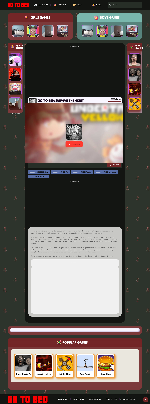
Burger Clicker (106, 374)
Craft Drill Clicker (64, 374)
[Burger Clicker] (106, 370)
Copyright (78, 399)
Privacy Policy (127, 399)
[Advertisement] (15, 144)
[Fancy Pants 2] (85, 370)
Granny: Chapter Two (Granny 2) (23, 374)
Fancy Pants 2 (85, 374)
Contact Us (95, 399)
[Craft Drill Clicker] (65, 370)
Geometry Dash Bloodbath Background (44, 374)
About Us (62, 399)
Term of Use (111, 399)
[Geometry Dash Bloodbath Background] (44, 370)
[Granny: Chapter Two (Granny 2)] (23, 370)
